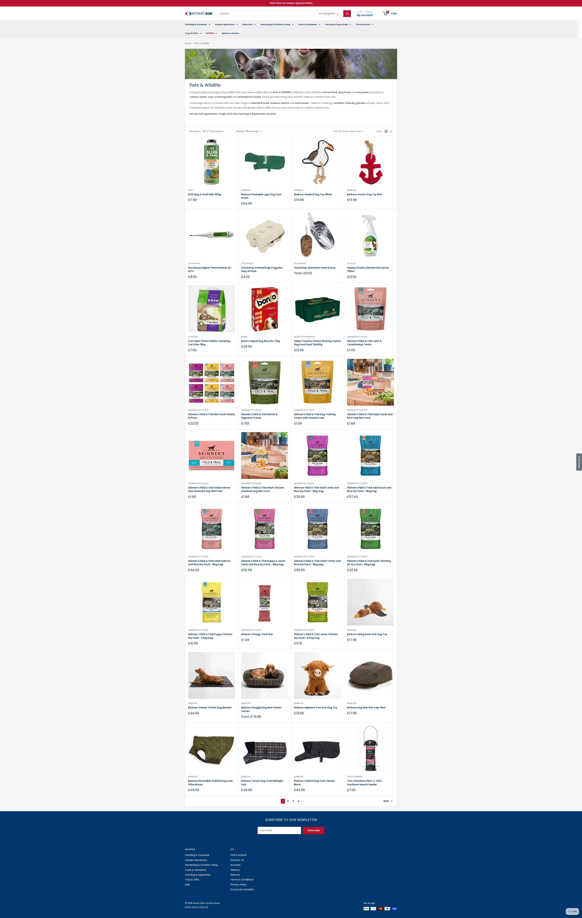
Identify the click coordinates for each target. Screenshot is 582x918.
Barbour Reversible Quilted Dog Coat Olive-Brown (210, 782)
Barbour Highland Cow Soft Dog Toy (315, 707)
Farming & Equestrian (336, 24)
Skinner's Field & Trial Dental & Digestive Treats (259, 416)
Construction (363, 24)
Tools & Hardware (307, 24)
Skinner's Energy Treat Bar (257, 634)
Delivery (235, 870)
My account (365, 15)
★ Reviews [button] (579, 462)
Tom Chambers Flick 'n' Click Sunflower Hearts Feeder (364, 782)
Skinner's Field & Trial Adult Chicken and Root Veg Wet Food (262, 489)
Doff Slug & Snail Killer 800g (204, 194)
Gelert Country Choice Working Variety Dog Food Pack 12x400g (317, 342)
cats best (193, 336)
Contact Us (237, 860)
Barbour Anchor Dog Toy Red (364, 194)
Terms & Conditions (242, 879)
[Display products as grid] (386, 131)
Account (235, 865)
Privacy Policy (238, 884)
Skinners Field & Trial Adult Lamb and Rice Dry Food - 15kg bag (316, 489)
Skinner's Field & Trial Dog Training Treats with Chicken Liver (315, 416)
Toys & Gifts (191, 33)
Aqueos (351, 263)
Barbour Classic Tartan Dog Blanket (210, 707)
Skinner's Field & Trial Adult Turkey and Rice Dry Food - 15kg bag (317, 562)
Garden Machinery (225, 24)
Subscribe (313, 830)
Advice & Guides (230, 33)
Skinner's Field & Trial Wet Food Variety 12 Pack (211, 416)
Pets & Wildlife (201, 43)
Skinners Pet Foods (357, 336)
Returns (235, 874)
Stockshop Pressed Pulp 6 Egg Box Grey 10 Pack (262, 269)
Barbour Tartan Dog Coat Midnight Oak (262, 782)
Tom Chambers (355, 776)
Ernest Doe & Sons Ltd (196, 907)
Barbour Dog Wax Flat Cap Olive (366, 707)
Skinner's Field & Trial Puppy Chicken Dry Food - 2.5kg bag (210, 636)
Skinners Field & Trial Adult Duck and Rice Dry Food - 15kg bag (369, 489)
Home (188, 43)
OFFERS (210, 33)
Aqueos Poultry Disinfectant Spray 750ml (368, 269)
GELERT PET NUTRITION (304, 336)
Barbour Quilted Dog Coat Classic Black (314, 782)
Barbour (245, 190)
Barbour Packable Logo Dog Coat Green (261, 196)
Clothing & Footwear (196, 24)
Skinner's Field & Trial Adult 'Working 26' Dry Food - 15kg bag (369, 562)
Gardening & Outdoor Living (275, 24)
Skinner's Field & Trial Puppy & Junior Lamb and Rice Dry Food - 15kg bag (263, 562)
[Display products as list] (391, 131)
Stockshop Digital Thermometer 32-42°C (210, 269)
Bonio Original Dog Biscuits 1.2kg (260, 341)
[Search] (347, 13)
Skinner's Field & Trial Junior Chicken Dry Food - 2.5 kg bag (316, 636)
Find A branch (238, 855)
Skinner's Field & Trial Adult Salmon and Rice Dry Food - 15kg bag (209, 562)
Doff (190, 190)
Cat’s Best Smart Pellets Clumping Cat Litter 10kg (209, 342)
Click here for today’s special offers (291, 3)
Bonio (244, 336)
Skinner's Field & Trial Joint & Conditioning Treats (364, 342)
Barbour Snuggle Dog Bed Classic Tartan (261, 709)
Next (386, 801)
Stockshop (194, 263)
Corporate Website (242, 889)
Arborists (247, 24)
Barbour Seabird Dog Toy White (313, 194)
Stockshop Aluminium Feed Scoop (314, 267)
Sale (187, 884)
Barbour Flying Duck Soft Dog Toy (367, 634)
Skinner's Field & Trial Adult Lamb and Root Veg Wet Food (370, 416)
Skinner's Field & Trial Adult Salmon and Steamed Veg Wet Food (209, 489)
